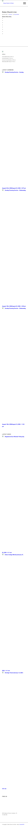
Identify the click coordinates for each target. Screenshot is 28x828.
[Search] (20, 3)
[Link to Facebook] (25, 826)
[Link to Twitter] (22, 826)
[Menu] (24, 3)
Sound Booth (16, 14)
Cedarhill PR (22, 824)
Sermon (10, 14)
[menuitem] (20, 3)
